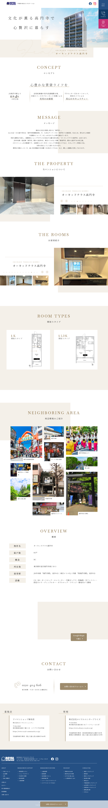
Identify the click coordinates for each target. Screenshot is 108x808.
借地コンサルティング (89, 776)
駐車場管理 (21, 778)
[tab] (71, 201)
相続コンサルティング (89, 771)
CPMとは (86, 792)
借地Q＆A (86, 780)
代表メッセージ (6, 771)
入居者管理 (44, 771)
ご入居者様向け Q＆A (70, 778)
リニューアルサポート (24, 773)
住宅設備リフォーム (46, 776)
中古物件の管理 (22, 776)
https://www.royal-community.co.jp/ (26, 731)
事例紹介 (86, 773)
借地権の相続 (87, 778)
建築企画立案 (87, 789)
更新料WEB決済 (69, 771)
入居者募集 (21, 780)
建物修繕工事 (45, 778)
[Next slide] (66, 201)
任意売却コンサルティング (90, 787)
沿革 (4, 776)
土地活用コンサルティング (90, 785)
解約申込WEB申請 (69, 773)
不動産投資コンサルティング (90, 783)
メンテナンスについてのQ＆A (48, 783)
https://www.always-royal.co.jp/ (81, 728)
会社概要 (5, 773)
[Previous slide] (61, 201)
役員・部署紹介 (6, 778)
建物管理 (44, 773)
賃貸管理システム (23, 771)
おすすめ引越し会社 (69, 776)
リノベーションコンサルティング (49, 780)
